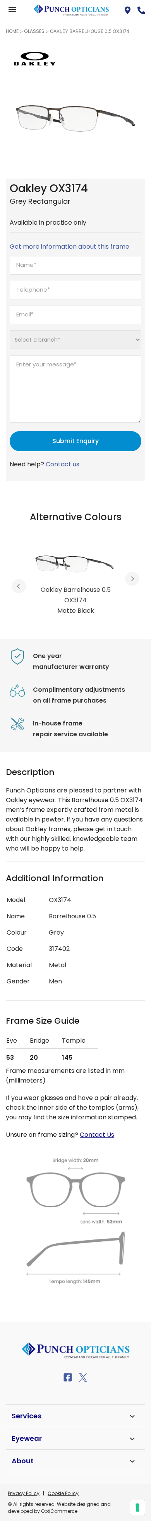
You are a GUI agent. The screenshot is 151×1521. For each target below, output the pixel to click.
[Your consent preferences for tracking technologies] (137, 1507)
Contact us (62, 464)
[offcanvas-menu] (12, 10)
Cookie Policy (63, 1493)
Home (12, 31)
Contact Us (97, 1134)
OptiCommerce (59, 1511)
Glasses (34, 31)
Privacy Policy (23, 1493)
